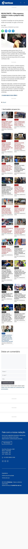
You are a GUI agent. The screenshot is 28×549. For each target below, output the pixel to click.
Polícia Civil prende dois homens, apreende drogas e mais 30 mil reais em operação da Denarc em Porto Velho (19, 146)
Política (17, 163)
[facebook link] (8, 461)
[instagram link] (5, 461)
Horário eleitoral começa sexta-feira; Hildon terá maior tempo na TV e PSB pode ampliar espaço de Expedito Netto (7, 317)
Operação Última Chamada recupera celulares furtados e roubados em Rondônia (7, 251)
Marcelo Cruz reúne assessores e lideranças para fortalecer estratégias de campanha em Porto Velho (19, 168)
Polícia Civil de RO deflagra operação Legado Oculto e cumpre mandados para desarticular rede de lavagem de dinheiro (7, 146)
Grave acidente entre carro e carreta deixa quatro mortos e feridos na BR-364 (19, 123)
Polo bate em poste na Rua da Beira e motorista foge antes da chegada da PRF (7, 230)
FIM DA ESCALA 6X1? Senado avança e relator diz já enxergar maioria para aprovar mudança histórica (19, 316)
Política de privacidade (8, 475)
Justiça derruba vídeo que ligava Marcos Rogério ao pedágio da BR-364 (7, 295)
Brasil (4, 102)
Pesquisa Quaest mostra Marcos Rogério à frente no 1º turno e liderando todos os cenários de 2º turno (19, 251)
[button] (21, 2)
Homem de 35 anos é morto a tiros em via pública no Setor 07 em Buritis (19, 210)
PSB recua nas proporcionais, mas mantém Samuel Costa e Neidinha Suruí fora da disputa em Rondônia (20, 273)
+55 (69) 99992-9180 (9, 457)
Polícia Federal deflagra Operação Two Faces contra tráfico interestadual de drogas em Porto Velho (19, 190)
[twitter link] (3, 461)
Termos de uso (6, 478)
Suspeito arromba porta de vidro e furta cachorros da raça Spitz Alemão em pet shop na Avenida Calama (7, 168)
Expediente (5, 473)
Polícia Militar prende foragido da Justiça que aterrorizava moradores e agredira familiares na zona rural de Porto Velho (7, 124)
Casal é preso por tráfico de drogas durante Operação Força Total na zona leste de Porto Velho (7, 211)
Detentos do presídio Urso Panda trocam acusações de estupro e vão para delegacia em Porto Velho (19, 231)
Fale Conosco (6, 443)
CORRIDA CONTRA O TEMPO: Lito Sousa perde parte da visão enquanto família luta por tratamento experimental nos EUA (7, 338)
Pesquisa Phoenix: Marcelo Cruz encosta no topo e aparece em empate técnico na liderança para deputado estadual (7, 190)
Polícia (3, 119)
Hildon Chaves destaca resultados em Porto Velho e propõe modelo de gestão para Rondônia (20, 296)
